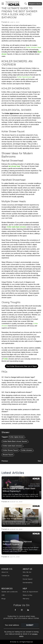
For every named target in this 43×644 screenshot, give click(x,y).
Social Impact (27, 579)
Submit (30, 625)
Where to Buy (27, 595)
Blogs (4, 598)
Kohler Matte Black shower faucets (15, 441)
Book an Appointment (30, 591)
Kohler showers (26, 450)
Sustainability (27, 582)
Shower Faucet (8, 454)
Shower (5, 432)
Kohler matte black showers (16, 227)
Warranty (26, 598)
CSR (3, 595)
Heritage (26, 575)
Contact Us (5, 575)
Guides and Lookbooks (10, 591)
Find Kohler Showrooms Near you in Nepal (21, 366)
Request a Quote (35, 3)
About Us (5, 572)
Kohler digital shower (16, 437)
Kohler (5, 359)
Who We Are (27, 572)
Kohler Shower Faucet (10, 450)
